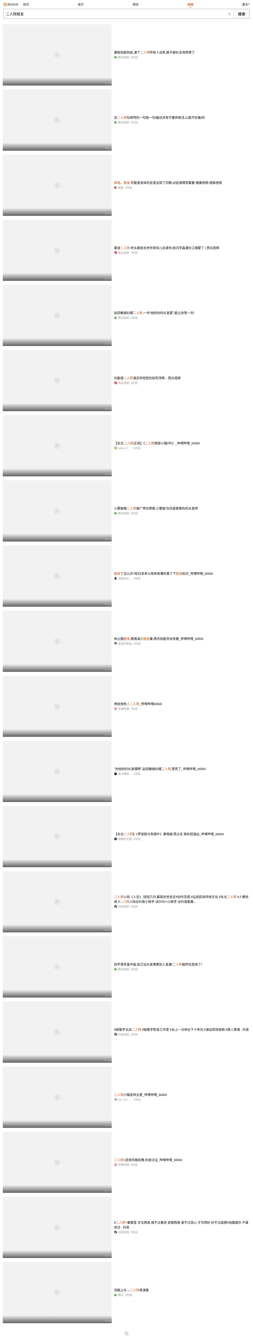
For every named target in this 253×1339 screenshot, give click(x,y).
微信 (136, 4)
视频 (190, 4)
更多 (245, 4)
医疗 (81, 4)
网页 (26, 4)
